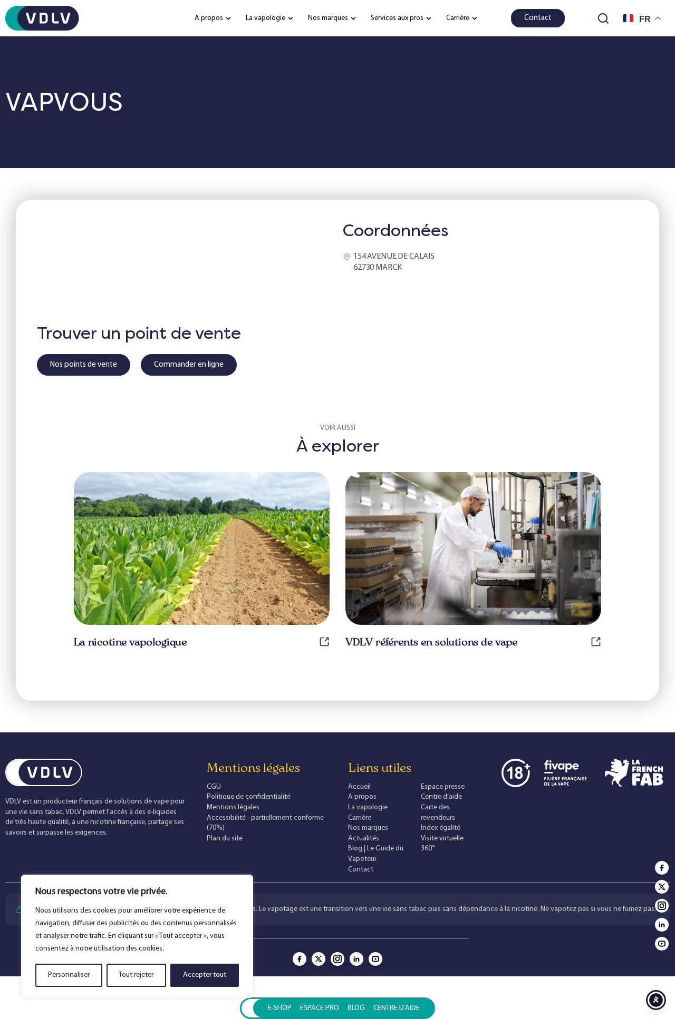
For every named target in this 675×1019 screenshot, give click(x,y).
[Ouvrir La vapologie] (290, 18)
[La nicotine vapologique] (324, 641)
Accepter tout (204, 975)
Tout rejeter (136, 975)
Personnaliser (69, 975)
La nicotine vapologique (130, 641)
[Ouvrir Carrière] (474, 18)
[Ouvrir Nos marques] (353, 18)
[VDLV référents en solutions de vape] (596, 641)
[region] (137, 936)
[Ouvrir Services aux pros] (428, 18)
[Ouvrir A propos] (228, 18)
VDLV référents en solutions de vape (431, 641)
